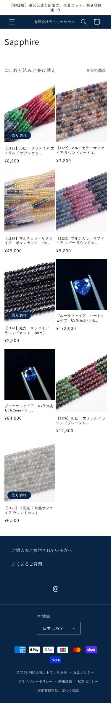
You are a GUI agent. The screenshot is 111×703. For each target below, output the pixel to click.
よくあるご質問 (27, 564)
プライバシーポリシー (35, 681)
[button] (11, 21)
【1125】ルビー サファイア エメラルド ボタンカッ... (29, 150)
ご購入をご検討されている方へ (42, 550)
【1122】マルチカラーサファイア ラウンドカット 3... (80, 150)
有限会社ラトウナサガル (48, 672)
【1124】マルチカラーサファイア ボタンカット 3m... (28, 240)
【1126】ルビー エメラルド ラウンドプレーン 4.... (81, 420)
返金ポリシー (83, 672)
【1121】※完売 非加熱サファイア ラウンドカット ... (28, 510)
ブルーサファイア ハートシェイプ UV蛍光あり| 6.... (80, 318)
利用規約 (65, 681)
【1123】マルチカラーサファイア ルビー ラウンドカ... (80, 240)
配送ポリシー (88, 681)
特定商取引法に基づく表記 (58, 691)
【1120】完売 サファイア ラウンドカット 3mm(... (28, 330)
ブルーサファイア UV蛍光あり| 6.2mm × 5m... (29, 408)
